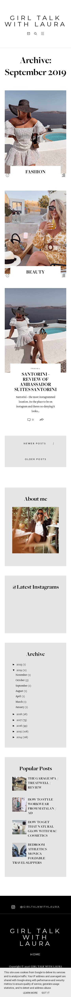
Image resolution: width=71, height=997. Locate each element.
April (18, 696)
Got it (46, 992)
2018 (19, 714)
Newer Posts (35, 443)
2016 (19, 726)
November (21, 675)
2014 (19, 737)
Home (35, 954)
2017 (19, 720)
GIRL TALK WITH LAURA (36, 21)
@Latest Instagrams (35, 587)
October (20, 680)
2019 (19, 670)
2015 (19, 731)
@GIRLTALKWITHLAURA (39, 906)
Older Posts (35, 459)
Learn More (30, 992)
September (21, 686)
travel (35, 368)
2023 (19, 664)
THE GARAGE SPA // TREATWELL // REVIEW (43, 783)
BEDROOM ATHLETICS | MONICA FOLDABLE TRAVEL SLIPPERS (30, 854)
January (20, 707)
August (19, 691)
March (19, 702)
